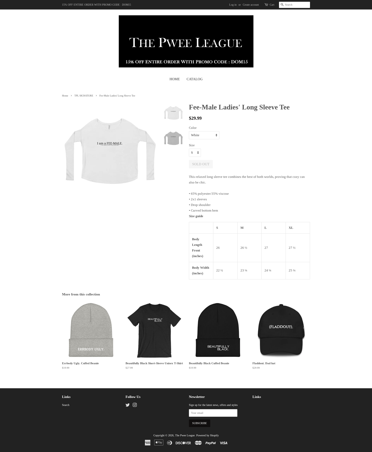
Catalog (195, 79)
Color (193, 128)
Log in (233, 4)
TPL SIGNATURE (83, 95)
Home (175, 79)
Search (65, 404)
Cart (272, 4)
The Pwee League (185, 435)
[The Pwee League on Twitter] (128, 405)
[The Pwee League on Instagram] (135, 405)
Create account (251, 4)
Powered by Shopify (207, 435)
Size (192, 145)
